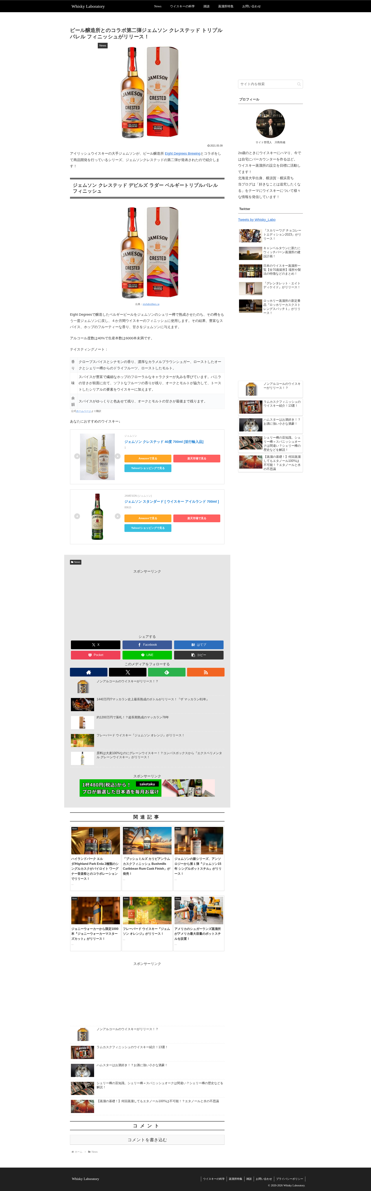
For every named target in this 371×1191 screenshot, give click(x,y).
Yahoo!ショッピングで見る (148, 468)
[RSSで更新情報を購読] (206, 672)
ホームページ (83, 411)
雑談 (249, 1178)
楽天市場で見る (196, 458)
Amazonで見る (148, 458)
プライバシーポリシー (289, 1178)
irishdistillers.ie (151, 304)
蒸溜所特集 (235, 1178)
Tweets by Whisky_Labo (257, 220)
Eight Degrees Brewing (182, 153)
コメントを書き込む (147, 1139)
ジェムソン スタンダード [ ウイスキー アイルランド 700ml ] (171, 501)
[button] (199, 655)
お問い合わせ (264, 1178)
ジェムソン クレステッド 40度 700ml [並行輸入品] (163, 442)
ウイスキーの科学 (214, 1178)
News (77, 562)
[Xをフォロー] (127, 672)
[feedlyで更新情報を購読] (167, 672)
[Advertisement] (147, 601)
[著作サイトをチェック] (88, 672)
